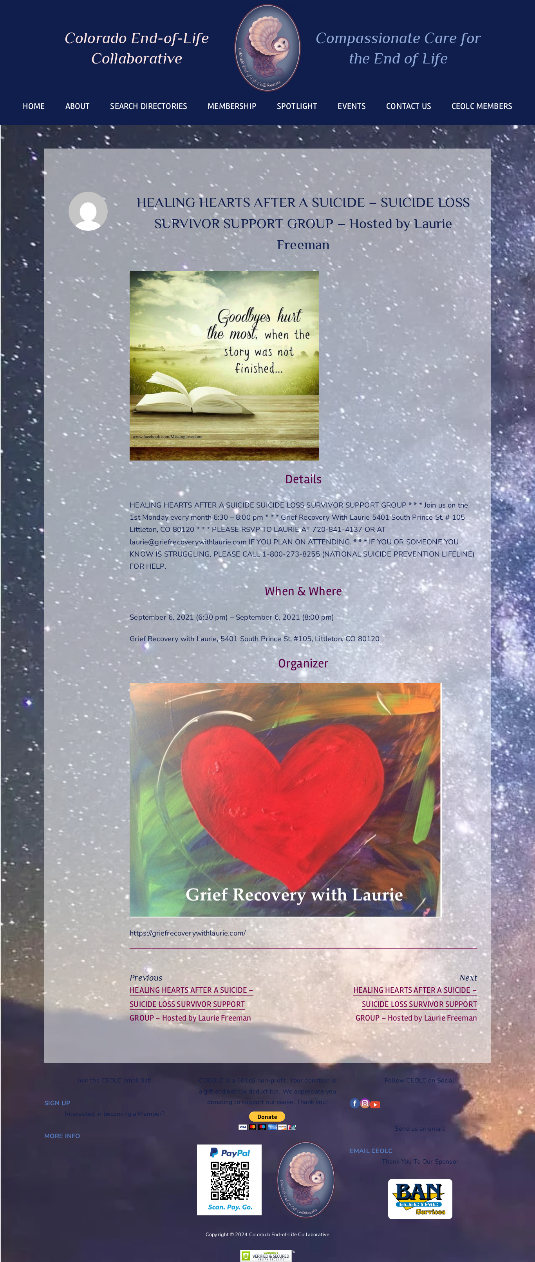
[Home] (267, 48)
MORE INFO (62, 1136)
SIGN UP (57, 1103)
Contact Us (408, 106)
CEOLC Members (482, 106)
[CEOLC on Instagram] (365, 1106)
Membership (232, 106)
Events (352, 106)
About (77, 106)
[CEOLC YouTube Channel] (375, 1106)
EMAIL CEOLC (371, 1151)
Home (34, 106)
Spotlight (297, 106)
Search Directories (148, 106)
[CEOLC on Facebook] (355, 1106)
